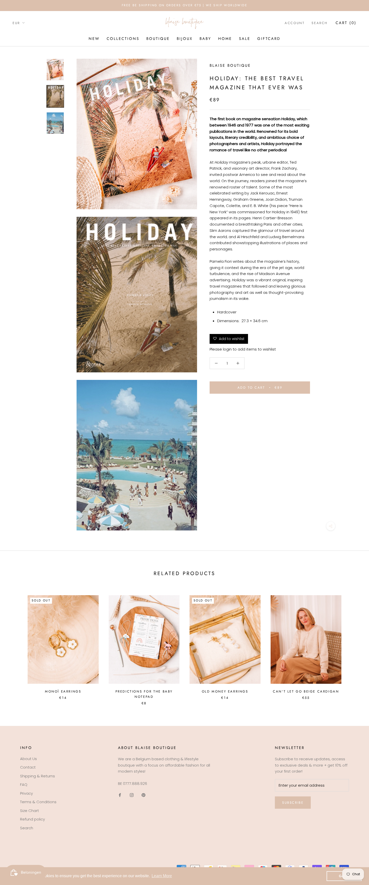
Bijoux (185, 38)
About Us (28, 758)
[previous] (15, 644)
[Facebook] (120, 795)
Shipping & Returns (37, 776)
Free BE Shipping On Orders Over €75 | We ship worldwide (184, 5)
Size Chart (29, 810)
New (94, 38)
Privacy (26, 793)
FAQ (23, 784)
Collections (123, 38)
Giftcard (268, 38)
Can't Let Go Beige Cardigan (306, 691)
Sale (244, 38)
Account (294, 23)
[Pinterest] (143, 795)
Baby (205, 38)
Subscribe (292, 802)
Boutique (158, 38)
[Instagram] (132, 795)
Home (225, 38)
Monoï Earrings (63, 691)
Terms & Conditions (38, 801)
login (227, 349)
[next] (353, 644)
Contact (28, 767)
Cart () (346, 23)
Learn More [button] (162, 876)
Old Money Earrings (225, 691)
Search (320, 23)
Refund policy (32, 819)
